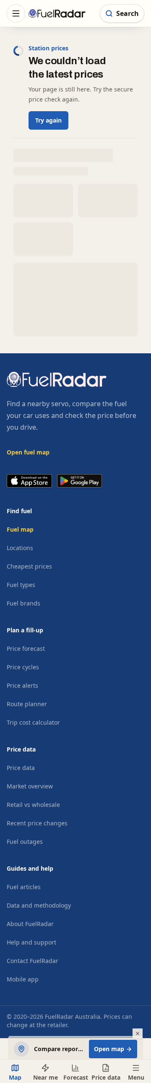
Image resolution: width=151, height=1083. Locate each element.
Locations (20, 548)
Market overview (30, 786)
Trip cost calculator (33, 722)
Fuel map (20, 529)
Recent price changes (37, 823)
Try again (48, 120)
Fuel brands (23, 603)
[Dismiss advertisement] (138, 1033)
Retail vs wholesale (33, 805)
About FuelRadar (30, 924)
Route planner (27, 704)
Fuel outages (25, 842)
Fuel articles (24, 887)
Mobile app (23, 979)
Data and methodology (39, 905)
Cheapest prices (29, 566)
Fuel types (21, 585)
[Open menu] (16, 13)
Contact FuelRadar (32, 961)
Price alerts (22, 685)
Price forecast (26, 648)
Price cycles (23, 667)
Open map (109, 1049)
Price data (21, 768)
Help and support (31, 942)
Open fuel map (28, 452)
